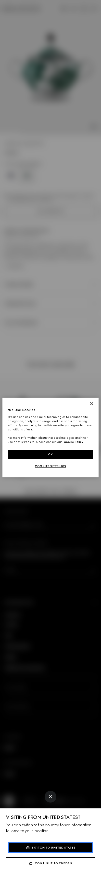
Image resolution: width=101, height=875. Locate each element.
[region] (50, 437)
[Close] (50, 797)
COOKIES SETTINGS (50, 466)
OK (50, 454)
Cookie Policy (73, 442)
